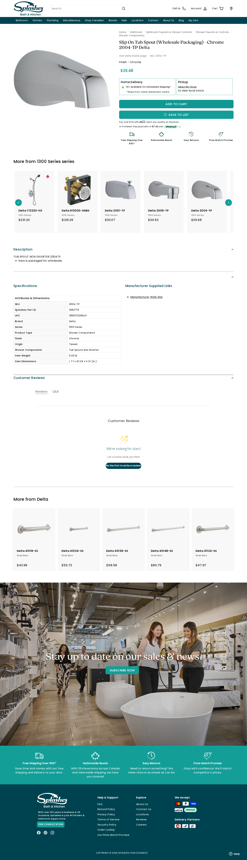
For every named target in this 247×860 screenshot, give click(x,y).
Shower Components (131, 35)
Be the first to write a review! (123, 465)
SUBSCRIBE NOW (122, 670)
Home (122, 32)
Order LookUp (106, 829)
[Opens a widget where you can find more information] (234, 854)
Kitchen (37, 20)
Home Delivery (131, 82)
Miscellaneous (71, 20)
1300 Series (49, 161)
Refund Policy (106, 809)
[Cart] (230, 8)
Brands (113, 20)
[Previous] (18, 202)
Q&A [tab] (55, 391)
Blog (181, 20)
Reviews (141, 819)
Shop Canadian (94, 20)
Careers (141, 824)
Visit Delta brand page (133, 56)
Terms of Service (108, 819)
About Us (168, 20)
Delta (42, 499)
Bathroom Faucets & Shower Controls (169, 32)
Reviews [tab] (41, 391)
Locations (137, 20)
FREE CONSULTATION (50, 824)
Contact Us (143, 809)
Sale (124, 20)
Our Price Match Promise (113, 835)
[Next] (228, 202)
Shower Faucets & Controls (212, 32)
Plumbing (52, 20)
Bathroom (22, 20)
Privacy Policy (106, 814)
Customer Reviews (29, 378)
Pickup (183, 82)
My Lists (193, 20)
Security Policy (106, 824)
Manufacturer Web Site (146, 297)
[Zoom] (62, 79)
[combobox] (89, 8)
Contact (153, 20)
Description (22, 249)
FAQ (99, 804)
